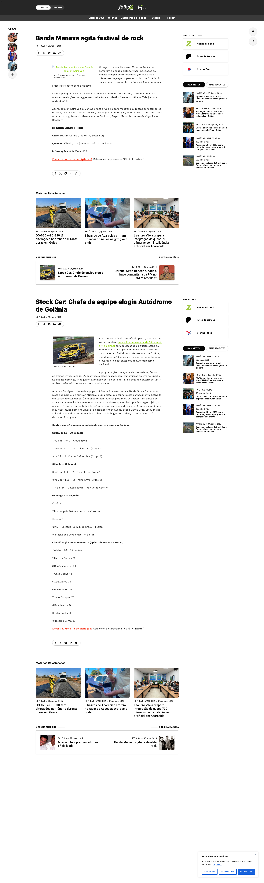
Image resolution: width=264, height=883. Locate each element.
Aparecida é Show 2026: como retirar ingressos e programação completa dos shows (211, 147)
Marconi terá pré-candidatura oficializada (78, 744)
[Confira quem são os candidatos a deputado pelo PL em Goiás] (188, 127)
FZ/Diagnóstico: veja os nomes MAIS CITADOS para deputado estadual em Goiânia (210, 114)
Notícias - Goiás (204, 156)
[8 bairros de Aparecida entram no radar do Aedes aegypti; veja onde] (107, 212)
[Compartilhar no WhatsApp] (49, 53)
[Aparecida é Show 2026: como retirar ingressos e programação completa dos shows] (188, 409)
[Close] (255, 854)
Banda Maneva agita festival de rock (135, 744)
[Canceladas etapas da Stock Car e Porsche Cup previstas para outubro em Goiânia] (188, 160)
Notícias (40, 46)
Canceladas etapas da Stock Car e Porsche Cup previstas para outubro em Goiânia (211, 165)
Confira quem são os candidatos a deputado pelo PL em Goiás (211, 129)
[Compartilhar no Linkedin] (54, 53)
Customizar (209, 871)
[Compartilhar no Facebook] (38, 53)
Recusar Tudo (227, 871)
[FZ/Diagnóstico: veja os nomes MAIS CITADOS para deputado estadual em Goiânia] (188, 378)
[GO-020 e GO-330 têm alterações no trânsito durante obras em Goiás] (58, 212)
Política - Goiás (204, 389)
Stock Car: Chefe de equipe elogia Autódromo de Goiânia (80, 275)
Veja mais (217, 865)
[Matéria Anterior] (47, 272)
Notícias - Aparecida (206, 138)
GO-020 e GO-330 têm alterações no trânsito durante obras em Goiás (57, 239)
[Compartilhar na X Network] (44, 53)
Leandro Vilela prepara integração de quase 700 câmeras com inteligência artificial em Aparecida (151, 240)
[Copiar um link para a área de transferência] (59, 53)
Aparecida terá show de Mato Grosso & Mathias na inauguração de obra (211, 99)
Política (200, 108)
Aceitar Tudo (246, 871)
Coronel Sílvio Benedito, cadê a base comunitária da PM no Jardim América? (136, 274)
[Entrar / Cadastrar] (253, 31)
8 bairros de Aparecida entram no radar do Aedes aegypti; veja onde (106, 239)
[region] (228, 865)
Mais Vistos (193, 84)
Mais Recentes (217, 84)
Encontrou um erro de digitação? (72, 159)
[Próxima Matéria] (166, 272)
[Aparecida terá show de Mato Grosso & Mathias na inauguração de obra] (188, 97)
